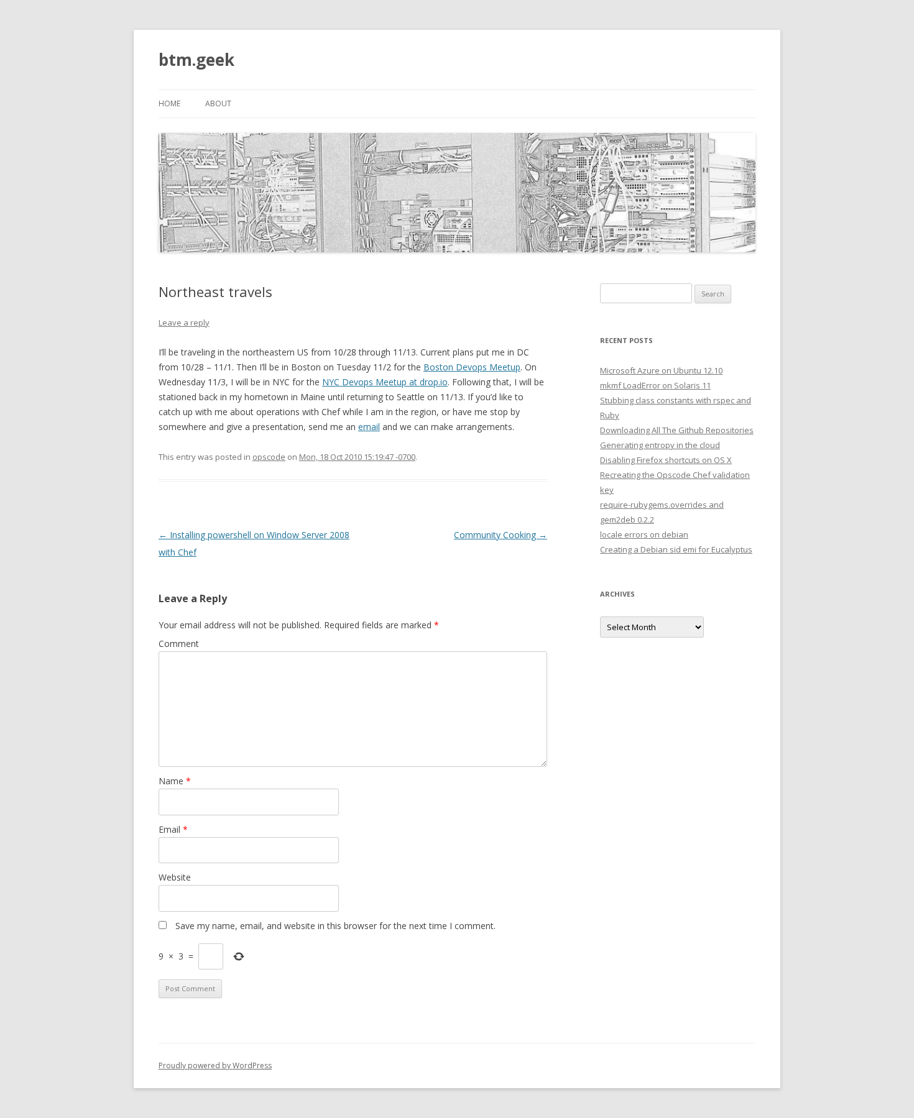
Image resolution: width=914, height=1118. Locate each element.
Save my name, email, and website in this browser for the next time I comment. (335, 926)
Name (175, 781)
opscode (268, 456)
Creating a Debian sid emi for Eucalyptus (676, 549)
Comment (179, 643)
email (369, 427)
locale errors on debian (644, 534)
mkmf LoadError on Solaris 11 (655, 385)
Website (175, 877)
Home (169, 103)
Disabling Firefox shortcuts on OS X (666, 459)
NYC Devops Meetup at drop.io (385, 382)
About (218, 103)
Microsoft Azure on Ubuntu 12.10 (661, 370)
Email (173, 829)
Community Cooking (500, 535)
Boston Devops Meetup (471, 367)
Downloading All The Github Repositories (677, 430)
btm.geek (196, 59)
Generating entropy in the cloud (660, 445)
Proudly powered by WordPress (215, 1065)
